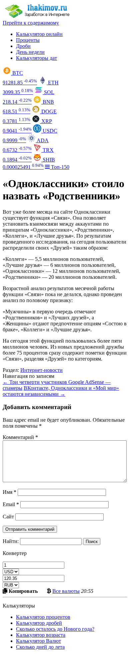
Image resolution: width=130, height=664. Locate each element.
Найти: (11, 541)
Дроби (23, 46)
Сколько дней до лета (40, 647)
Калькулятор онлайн (39, 34)
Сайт (8, 516)
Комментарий (20, 437)
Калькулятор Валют (38, 641)
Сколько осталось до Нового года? (55, 629)
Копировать (22, 591)
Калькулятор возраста (40, 635)
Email (11, 504)
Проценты (28, 40)
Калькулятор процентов (43, 617)
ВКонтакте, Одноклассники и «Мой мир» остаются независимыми (61, 391)
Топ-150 (59, 167)
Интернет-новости (41, 370)
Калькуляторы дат (36, 58)
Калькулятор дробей (39, 623)
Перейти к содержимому (31, 23)
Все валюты (66, 591)
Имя (9, 492)
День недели (30, 52)
